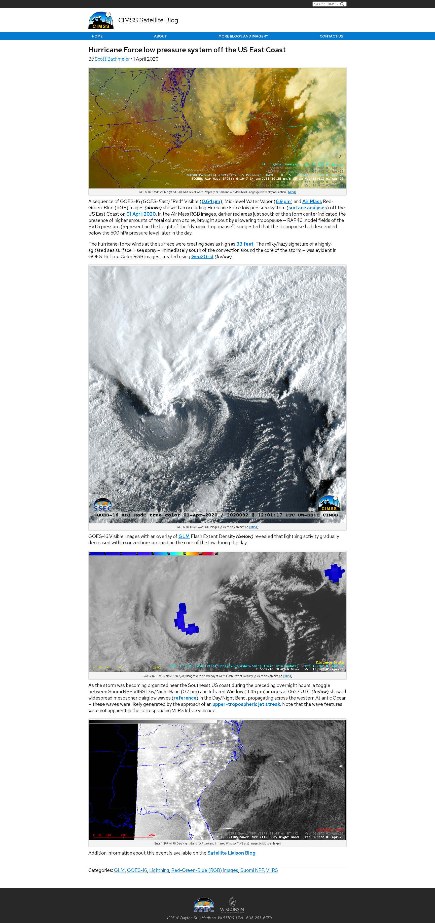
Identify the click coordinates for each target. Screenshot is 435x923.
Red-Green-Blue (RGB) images (204, 870)
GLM (119, 870)
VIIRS (272, 870)
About (160, 36)
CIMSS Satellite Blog (148, 20)
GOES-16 (137, 870)
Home (97, 36)
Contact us (331, 36)
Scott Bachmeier (113, 59)
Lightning (159, 870)
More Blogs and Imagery (243, 36)
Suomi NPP (252, 870)
